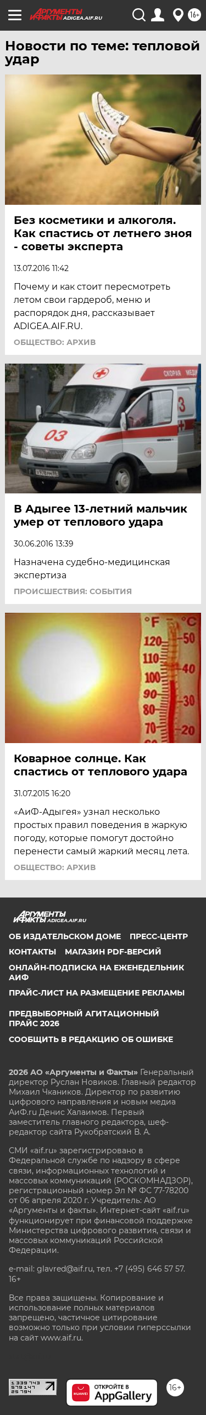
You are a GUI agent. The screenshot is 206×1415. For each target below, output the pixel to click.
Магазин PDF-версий (113, 952)
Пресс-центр (159, 936)
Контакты (32, 952)
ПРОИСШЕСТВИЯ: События (73, 591)
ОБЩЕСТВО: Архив (55, 342)
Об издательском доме (65, 936)
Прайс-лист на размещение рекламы (97, 993)
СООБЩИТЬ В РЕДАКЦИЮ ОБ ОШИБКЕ (91, 1039)
